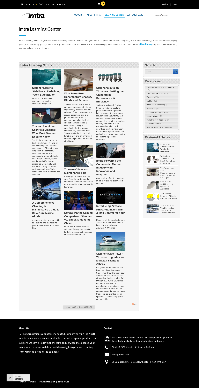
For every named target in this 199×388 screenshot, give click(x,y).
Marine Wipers (154, 116)
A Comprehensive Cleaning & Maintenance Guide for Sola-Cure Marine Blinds (46, 209)
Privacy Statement (47, 382)
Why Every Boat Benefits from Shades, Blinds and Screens (78, 97)
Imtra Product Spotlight (158, 120)
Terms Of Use (63, 382)
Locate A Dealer (59, 4)
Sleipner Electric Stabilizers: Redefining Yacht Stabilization (46, 91)
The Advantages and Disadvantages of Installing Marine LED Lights (167, 173)
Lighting (152, 101)
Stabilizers (153, 109)
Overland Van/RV (155, 124)
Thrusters (153, 97)
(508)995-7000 (44, 4)
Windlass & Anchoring (157, 105)
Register (165, 4)
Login (175, 4)
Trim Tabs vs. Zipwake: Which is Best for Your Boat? (168, 196)
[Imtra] (33, 15)
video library (145, 44)
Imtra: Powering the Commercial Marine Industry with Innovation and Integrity (108, 167)
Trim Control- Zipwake (158, 93)
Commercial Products (158, 112)
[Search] (175, 71)
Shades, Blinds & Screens (159, 128)
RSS (135, 304)
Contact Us (29, 4)
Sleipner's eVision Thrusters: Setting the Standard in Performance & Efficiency (110, 94)
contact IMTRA (125, 337)
